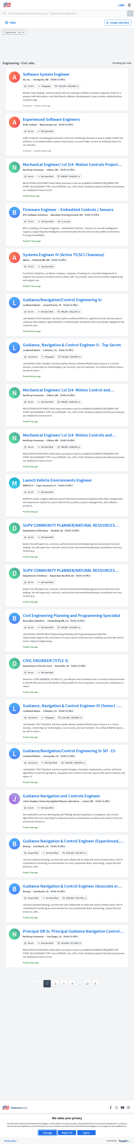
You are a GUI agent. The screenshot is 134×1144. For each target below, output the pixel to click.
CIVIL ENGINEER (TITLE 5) (45, 660)
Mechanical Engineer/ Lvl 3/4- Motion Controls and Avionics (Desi (67, 435)
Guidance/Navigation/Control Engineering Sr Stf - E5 (69, 750)
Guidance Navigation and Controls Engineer (61, 796)
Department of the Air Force (37, 665)
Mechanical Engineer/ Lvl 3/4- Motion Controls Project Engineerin (70, 164)
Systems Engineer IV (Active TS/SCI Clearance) (63, 254)
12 (87, 983)
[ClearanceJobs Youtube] (122, 1107)
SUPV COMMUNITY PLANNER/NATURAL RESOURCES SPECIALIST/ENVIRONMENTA (69, 525)
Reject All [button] (67, 1132)
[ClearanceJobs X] (116, 1107)
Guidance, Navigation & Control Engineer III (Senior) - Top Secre (70, 706)
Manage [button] (47, 1132)
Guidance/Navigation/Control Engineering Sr (62, 299)
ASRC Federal (30, 124)
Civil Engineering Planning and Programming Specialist (71, 615)
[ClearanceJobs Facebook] (111, 1107)
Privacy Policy (10, 1140)
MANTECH (28, 485)
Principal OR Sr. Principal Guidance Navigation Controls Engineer (72, 931)
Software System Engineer (46, 74)
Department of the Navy (35, 530)
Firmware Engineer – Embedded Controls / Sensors (68, 209)
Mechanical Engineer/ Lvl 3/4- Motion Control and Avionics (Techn (66, 390)
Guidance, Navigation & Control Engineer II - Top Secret (72, 345)
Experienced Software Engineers (51, 119)
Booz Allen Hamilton (33, 620)
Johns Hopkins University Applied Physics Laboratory (51, 801)
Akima (26, 260)
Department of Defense (35, 575)
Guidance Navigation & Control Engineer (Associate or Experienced (70, 886)
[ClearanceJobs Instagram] (128, 1107)
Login (121, 5)
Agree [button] (86, 1132)
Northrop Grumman (33, 169)
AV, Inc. (27, 79)
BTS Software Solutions (35, 214)
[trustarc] (123, 1140)
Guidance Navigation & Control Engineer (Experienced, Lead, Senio (71, 841)
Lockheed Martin (31, 305)
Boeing (26, 846)
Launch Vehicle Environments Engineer (57, 480)
